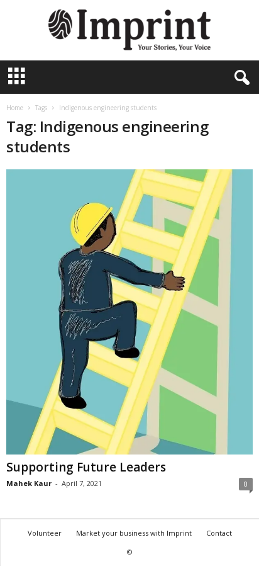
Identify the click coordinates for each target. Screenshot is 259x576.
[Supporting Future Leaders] (129, 312)
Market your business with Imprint (134, 533)
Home (14, 107)
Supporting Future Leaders (86, 467)
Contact (219, 533)
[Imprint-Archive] (129, 30)
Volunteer (45, 533)
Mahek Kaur (29, 483)
